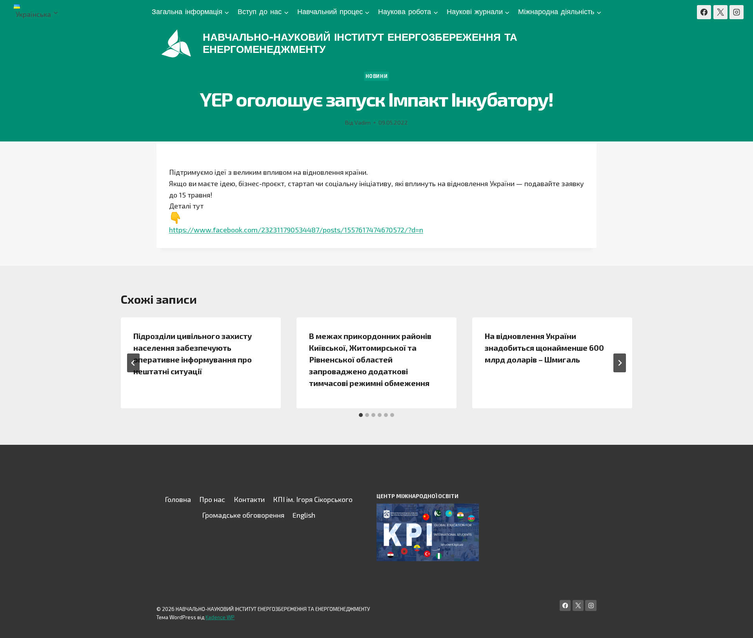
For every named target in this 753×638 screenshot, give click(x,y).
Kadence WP (220, 617)
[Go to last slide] (133, 362)
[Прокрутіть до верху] (735, 624)
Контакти (249, 499)
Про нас (212, 499)
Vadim (363, 122)
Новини (377, 76)
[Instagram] (736, 12)
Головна (178, 499)
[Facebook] (704, 12)
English (304, 515)
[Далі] (619, 362)
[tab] (361, 415)
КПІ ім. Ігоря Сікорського (313, 499)
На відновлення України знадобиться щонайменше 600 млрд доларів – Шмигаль (544, 347)
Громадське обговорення (243, 515)
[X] (720, 12)
